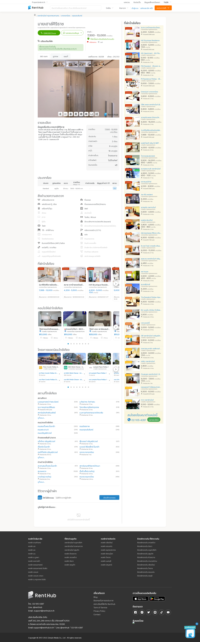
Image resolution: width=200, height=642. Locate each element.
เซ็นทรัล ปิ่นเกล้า (44, 446)
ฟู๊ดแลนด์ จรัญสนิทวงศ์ (89, 441)
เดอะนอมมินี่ (145, 322)
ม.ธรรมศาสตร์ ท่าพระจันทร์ (48, 401)
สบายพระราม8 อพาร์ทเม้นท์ (151, 168)
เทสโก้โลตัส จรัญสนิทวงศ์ (48, 452)
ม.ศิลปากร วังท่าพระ (87, 401)
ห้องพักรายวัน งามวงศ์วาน (147, 560)
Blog (95, 596)
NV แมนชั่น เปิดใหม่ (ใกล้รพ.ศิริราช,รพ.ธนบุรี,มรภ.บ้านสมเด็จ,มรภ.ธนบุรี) (151, 309)
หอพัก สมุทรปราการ (108, 549)
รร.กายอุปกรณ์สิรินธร (46, 407)
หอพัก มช (31, 546)
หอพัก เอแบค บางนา (35, 575)
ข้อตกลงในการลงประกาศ (103, 600)
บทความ (127, 2)
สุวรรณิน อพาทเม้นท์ (148, 207)
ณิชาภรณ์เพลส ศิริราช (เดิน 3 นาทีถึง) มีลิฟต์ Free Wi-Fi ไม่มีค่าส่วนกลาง (151, 232)
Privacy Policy (99, 610)
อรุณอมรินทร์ (77, 15)
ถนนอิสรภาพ (85, 426)
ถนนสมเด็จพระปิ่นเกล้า (46, 426)
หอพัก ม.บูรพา (33, 557)
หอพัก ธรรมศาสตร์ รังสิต (37, 568)
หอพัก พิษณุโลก (107, 553)
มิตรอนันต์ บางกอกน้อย (149, 91)
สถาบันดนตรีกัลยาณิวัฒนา (90, 465)
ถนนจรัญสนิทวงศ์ (45, 432)
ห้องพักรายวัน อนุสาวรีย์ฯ (146, 549)
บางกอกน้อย (65, 15)
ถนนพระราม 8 (43, 429)
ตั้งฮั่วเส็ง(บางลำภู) (87, 471)
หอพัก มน (31, 553)
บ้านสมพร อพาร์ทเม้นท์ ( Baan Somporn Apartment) (151, 374)
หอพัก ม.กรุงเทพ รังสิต (37, 579)
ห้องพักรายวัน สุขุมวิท (145, 553)
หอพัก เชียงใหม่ (106, 542)
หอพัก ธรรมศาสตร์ (35, 564)
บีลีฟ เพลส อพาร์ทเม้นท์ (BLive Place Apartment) (151, 104)
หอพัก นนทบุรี (106, 560)
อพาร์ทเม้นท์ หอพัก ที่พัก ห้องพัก (39, 8)
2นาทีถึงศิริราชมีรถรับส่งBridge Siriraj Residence (151, 130)
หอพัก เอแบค (33, 571)
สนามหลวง (42, 471)
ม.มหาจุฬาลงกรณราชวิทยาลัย (91, 412)
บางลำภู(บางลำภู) (44, 476)
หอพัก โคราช (106, 557)
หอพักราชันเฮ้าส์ (146, 220)
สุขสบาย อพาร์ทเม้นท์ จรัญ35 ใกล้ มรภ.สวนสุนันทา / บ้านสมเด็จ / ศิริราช (151, 258)
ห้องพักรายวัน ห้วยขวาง (146, 557)
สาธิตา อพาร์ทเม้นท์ (148, 361)
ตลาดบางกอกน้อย (87, 452)
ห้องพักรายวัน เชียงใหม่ (146, 564)
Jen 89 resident (147, 194)
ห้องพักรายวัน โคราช (145, 568)
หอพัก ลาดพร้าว (71, 557)
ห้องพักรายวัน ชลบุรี (144, 575)
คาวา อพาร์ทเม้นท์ (147, 399)
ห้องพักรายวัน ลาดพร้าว (146, 542)
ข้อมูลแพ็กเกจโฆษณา (152, 2)
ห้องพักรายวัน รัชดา (144, 546)
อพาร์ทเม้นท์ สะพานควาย (74, 546)
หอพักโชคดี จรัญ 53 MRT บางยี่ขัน (151, 142)
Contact (97, 614)
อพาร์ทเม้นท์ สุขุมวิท (72, 549)
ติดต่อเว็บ (137, 2)
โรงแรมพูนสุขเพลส (148, 155)
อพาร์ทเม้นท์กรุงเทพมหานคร (48, 15)
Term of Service (100, 607)
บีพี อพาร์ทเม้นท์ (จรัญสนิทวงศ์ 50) (151, 335)
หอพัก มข (31, 549)
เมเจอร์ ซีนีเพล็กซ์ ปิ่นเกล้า (89, 446)
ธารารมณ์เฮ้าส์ (146, 181)
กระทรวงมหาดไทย (87, 476)
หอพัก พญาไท (70, 564)
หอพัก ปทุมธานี (106, 564)
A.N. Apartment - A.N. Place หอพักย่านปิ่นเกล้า (151, 53)
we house (144, 271)
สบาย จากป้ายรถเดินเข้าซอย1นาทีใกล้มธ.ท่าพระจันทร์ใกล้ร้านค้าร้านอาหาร (151, 27)
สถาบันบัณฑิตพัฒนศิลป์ (47, 412)
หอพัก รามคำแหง (34, 542)
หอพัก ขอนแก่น (106, 546)
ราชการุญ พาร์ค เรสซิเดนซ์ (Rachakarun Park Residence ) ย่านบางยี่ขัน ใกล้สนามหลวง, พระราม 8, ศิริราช (151, 348)
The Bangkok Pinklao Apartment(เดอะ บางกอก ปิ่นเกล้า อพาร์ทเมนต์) (151, 297)
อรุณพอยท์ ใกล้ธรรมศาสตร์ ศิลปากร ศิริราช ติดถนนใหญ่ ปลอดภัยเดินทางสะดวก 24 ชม (151, 386)
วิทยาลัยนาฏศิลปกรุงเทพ (89, 407)
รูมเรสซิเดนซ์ (145, 284)
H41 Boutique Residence (150, 40)
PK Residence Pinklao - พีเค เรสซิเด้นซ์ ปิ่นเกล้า (151, 78)
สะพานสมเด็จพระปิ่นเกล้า (47, 465)
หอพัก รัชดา (69, 560)
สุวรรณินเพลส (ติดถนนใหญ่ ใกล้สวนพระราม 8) (151, 117)
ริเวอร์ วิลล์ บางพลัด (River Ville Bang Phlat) (151, 245)
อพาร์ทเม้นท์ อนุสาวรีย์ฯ (73, 542)
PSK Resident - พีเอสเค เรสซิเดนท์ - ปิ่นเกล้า (151, 65)
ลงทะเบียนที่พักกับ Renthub (104, 603)
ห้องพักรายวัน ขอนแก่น (146, 571)
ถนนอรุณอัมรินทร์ (86, 429)
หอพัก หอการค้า (34, 560)
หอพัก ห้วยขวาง (71, 553)
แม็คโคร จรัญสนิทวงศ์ (46, 441)
